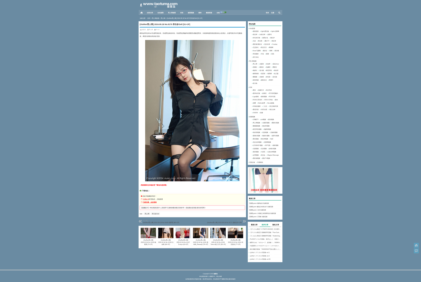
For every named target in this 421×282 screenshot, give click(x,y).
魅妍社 (255, 70)
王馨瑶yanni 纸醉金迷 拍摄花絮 (259, 203)
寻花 (262, 54)
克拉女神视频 (257, 142)
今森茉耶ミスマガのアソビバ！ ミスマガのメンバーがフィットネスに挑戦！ (265, 246)
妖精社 (264, 93)
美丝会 (263, 155)
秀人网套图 (172, 13)
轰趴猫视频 (256, 158)
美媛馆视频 (267, 129)
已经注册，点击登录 (150, 202)
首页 (142, 12)
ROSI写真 (272, 96)
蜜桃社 (262, 67)
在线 (221, 13)
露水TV (267, 41)
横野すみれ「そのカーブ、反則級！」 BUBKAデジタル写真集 (265, 242)
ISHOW (255, 113)
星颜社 (255, 67)
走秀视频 (256, 155)
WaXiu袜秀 (261, 103)
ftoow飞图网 (257, 50)
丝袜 (181, 13)
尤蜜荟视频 (265, 123)
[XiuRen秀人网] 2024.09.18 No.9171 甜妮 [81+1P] (224, 222)
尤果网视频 (267, 142)
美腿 (261, 113)
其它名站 (256, 57)
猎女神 (274, 41)
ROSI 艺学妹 (268, 100)
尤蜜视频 (256, 148)
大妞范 (263, 152)
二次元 (265, 106)
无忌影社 (256, 47)
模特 (200, 13)
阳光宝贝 (264, 47)
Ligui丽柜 (256, 96)
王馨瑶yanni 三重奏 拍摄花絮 (258, 216)
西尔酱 (277, 50)
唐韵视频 (256, 152)
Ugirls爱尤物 (265, 31)
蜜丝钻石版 (256, 93)
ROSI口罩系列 (257, 100)
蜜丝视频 (271, 119)
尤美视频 (264, 148)
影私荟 (268, 77)
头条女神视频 (272, 152)
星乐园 (275, 77)
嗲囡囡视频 (256, 126)
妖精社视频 (272, 148)
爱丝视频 (256, 139)
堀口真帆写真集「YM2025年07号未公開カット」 (265, 249)
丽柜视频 (264, 96)
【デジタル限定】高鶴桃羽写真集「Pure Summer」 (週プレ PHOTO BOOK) (265, 232)
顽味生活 (264, 80)
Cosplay (274, 44)
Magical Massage (273, 155)
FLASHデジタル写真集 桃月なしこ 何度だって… (265, 239)
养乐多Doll (155, 214)
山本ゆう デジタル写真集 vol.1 (260, 252)
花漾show (276, 64)
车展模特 (260, 162)
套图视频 (191, 13)
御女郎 (276, 70)
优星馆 (263, 73)
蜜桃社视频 (256, 136)
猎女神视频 (264, 139)
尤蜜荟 (262, 64)
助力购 (255, 83)
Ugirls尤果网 (275, 31)
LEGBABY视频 (258, 145)
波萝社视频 (275, 136)
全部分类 (150, 13)
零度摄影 (256, 54)
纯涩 (271, 139)
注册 (272, 13)
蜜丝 (276, 100)
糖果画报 (256, 73)
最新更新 (209, 13)
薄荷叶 (271, 80)
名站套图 (160, 13)
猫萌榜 (270, 73)
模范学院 (269, 70)
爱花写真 (256, 109)
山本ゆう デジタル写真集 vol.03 (260, 259)
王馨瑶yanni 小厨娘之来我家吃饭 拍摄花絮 (262, 213)
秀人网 (163, 18)
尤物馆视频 (273, 132)
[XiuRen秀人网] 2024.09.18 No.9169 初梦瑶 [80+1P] (161, 222)
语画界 (268, 64)
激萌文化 (265, 38)
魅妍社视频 (265, 136)
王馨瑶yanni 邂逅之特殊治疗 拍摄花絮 (261, 207)
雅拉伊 (272, 38)
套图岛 (144, 29)
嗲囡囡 (255, 77)
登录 (267, 13)
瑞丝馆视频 (256, 132)
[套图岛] (158, 3)
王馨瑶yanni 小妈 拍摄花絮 (257, 210)
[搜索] (279, 12)
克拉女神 (267, 44)
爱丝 (254, 90)
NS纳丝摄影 (257, 106)
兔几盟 (276, 73)
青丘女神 (272, 109)
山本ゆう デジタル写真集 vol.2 (260, 256)
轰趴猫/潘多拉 (257, 44)
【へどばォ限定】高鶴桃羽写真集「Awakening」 (265, 236)
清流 (272, 54)
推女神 (255, 34)
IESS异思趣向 (273, 93)
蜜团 (267, 54)
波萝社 (270, 34)
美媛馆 (268, 67)
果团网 (271, 47)
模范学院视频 (257, 129)
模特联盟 (256, 80)
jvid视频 (263, 119)
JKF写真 (267, 145)
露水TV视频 (266, 158)
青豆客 (260, 41)
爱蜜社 (275, 67)
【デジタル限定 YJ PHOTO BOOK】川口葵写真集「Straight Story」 (265, 229)
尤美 (254, 41)
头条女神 (262, 34)
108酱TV (256, 119)
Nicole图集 (270, 103)
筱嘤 (254, 103)
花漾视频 (265, 132)
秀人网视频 (256, 123)
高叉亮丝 (269, 90)
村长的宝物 (256, 38)
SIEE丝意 (264, 109)
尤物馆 (262, 77)
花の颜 (262, 70)
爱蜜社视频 (275, 123)
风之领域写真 (273, 106)
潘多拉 (265, 50)
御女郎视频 (265, 126)
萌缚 (270, 50)
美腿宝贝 (261, 90)
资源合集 (252, 162)
